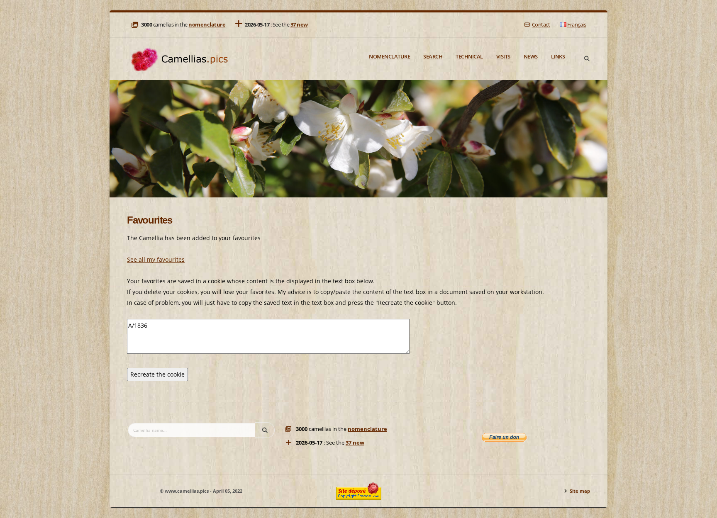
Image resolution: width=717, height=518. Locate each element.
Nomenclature (389, 56)
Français (576, 24)
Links (558, 56)
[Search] (586, 59)
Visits (503, 56)
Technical (469, 56)
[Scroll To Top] (702, 508)
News (531, 56)
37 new (299, 24)
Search (432, 56)
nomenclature (206, 24)
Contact (541, 24)
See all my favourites (156, 259)
